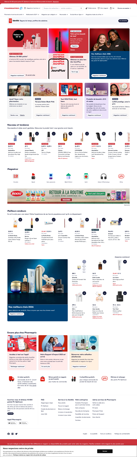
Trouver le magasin (63, 406)
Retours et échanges (64, 409)
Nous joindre (62, 403)
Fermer (105, 451)
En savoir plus (30, 75)
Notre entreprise (80, 408)
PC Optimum (44, 406)
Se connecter (123, 20)
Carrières (78, 420)
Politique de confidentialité (122, 434)
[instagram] (12, 433)
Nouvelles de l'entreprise (82, 411)
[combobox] (63, 8)
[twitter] (16, 433)
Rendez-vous (14, 115)
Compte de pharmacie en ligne (48, 410)
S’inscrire (10, 413)
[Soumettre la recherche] (81, 8)
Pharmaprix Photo (97, 411)
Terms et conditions (105, 434)
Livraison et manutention (65, 412)
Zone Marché (96, 417)
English (85, 434)
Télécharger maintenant (17, 366)
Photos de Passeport (98, 414)
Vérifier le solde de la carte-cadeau (98, 404)
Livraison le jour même (64, 415)
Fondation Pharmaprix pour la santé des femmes (82, 404)
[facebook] (8, 433)
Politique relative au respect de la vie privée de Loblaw (29, 455)
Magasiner (56, 1)
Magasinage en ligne (47, 403)
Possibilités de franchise (82, 414)
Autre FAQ (44, 414)
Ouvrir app (75, 72)
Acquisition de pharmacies (82, 417)
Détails (72, 50)
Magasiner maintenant (17, 75)
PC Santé (95, 408)
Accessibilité (93, 434)
